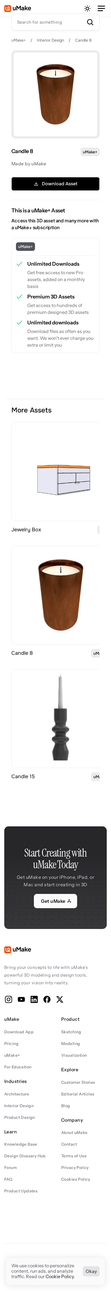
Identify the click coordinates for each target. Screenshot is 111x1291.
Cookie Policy (60, 1277)
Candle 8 (83, 40)
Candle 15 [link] (23, 776)
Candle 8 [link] (22, 653)
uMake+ (18, 40)
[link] (60, 471)
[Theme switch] (87, 8)
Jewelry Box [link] (26, 529)
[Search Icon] (55, 22)
